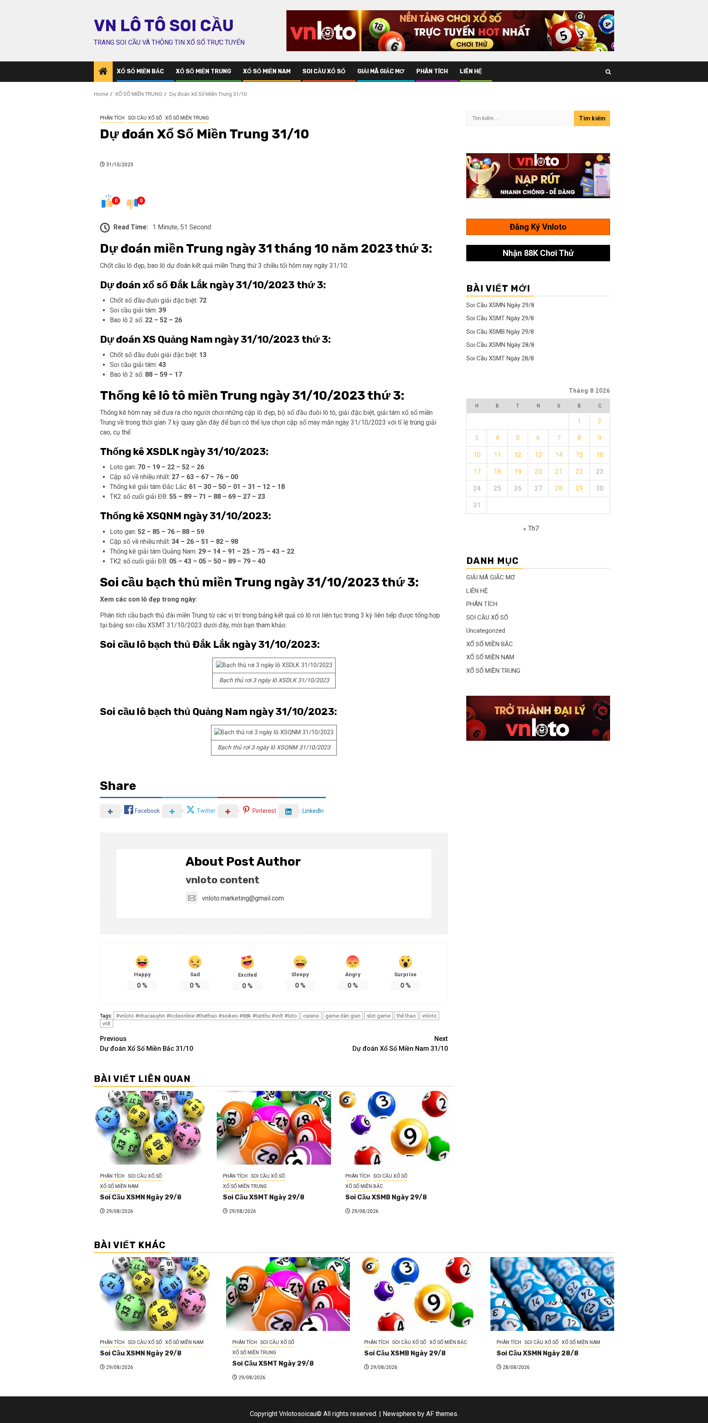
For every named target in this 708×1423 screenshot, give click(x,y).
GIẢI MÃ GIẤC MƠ (380, 71)
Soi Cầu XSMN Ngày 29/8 (141, 1197)
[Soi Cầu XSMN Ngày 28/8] (552, 1294)
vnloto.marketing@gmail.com (243, 898)
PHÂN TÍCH (432, 71)
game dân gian (343, 1016)
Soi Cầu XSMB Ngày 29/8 (386, 1197)
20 (538, 471)
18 (497, 471)
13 (538, 455)
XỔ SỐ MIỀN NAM (266, 71)
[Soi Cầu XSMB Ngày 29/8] (396, 1128)
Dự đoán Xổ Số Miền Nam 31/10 (400, 1043)
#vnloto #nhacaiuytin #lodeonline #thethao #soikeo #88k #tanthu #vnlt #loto (206, 1016)
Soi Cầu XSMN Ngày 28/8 (500, 344)
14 (559, 455)
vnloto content (222, 880)
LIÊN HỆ (471, 71)
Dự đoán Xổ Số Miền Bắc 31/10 (146, 1043)
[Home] (103, 72)
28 (559, 488)
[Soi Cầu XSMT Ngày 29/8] (274, 1128)
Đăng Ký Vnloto (538, 227)
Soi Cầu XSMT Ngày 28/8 (500, 358)
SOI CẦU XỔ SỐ (323, 71)
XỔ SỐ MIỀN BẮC (140, 71)
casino (311, 1016)
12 (518, 455)
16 (600, 455)
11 (497, 455)
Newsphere (399, 1414)
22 (579, 471)
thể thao (406, 1016)
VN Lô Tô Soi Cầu (164, 25)
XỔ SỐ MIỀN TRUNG (203, 71)
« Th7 (531, 528)
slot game (378, 1016)
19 (518, 471)
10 (477, 455)
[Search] (608, 72)
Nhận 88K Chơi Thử (538, 253)
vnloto (429, 1016)
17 (477, 471)
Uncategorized (485, 630)
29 (579, 488)
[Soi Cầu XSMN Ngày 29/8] (151, 1128)
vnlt (106, 1023)
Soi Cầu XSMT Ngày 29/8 (263, 1197)
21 (559, 471)
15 (579, 455)
